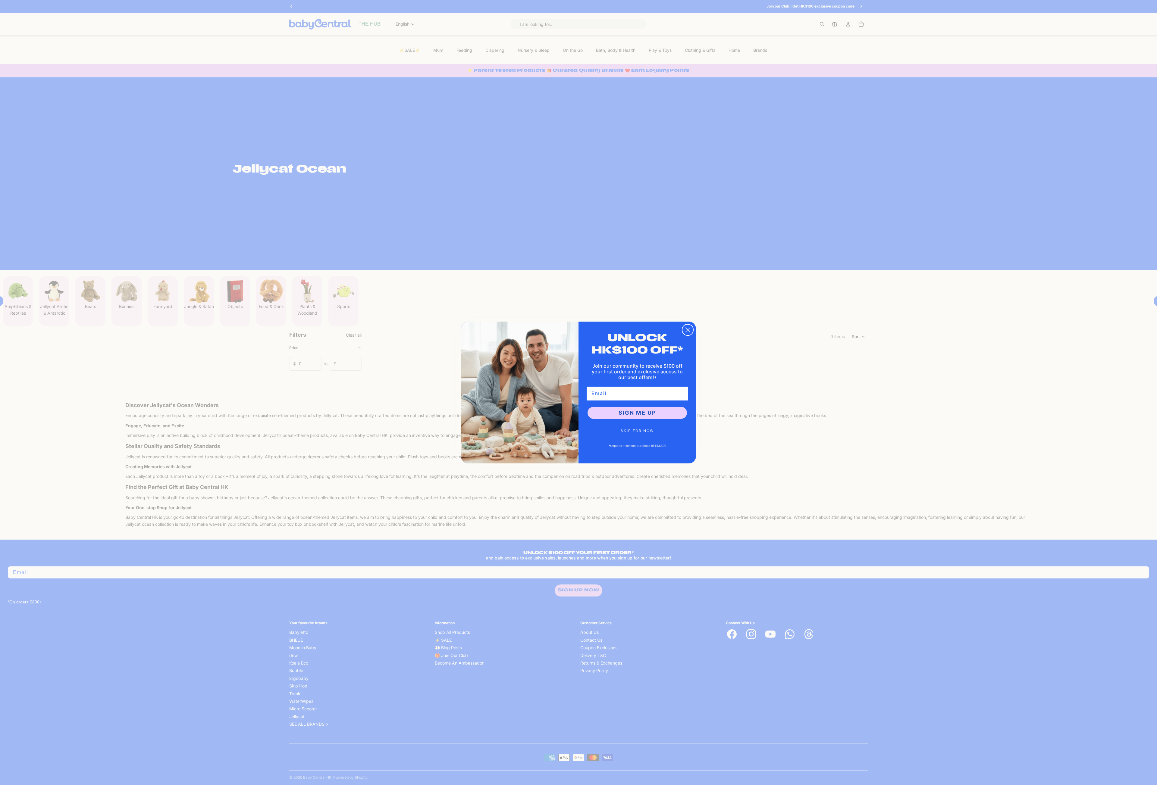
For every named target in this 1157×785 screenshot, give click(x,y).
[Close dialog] (687, 330)
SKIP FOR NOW (637, 430)
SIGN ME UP (637, 413)
